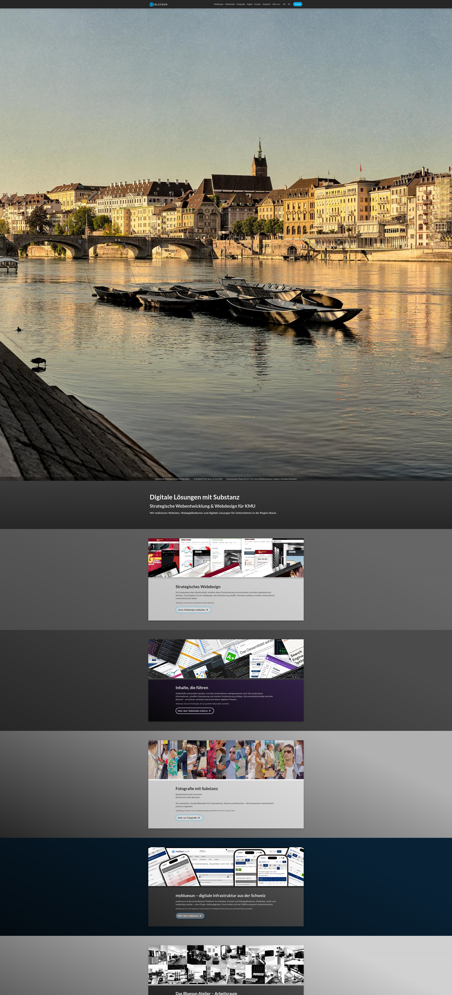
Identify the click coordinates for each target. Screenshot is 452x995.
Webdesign (218, 4)
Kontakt (298, 4)
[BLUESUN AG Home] (157, 4)
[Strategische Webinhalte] (265, 684)
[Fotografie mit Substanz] (265, 785)
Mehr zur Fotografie (188, 843)
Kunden (257, 4)
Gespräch (267, 4)
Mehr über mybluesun (188, 941)
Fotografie (241, 4)
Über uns (276, 4)
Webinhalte (230, 4)
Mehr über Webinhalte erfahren (193, 736)
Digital (249, 4)
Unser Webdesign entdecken (192, 635)
